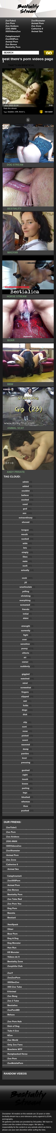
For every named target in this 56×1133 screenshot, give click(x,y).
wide (27, 543)
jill (27, 582)
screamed (27, 605)
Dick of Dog (11, 1026)
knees (27, 783)
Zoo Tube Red (13, 899)
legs (27, 792)
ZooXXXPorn (12, 39)
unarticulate (27, 587)
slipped (27, 696)
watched (27, 678)
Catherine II (37, 28)
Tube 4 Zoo (11, 1031)
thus (27, 806)
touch (27, 779)
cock (27, 578)
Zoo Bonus (11, 44)
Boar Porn (11, 933)
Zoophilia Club (13, 966)
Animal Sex (37, 31)
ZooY (8, 973)
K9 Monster (11, 952)
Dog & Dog (11, 938)
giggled (27, 674)
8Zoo (8, 1035)
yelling (27, 591)
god (27, 508)
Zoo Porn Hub (13, 1021)
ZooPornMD (12, 1010)
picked (27, 735)
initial (27, 614)
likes (27, 557)
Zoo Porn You (12, 903)
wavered (27, 744)
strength (27, 626)
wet (27, 701)
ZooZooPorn (12, 977)
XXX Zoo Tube (13, 987)
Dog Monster (12, 943)
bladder (11, 112)
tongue (27, 530)
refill (16, 112)
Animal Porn (37, 23)
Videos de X (12, 957)
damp (27, 749)
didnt (27, 618)
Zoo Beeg (10, 996)
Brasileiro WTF (13, 1049)
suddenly (27, 666)
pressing (27, 762)
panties (27, 753)
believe (27, 495)
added (27, 486)
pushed (27, 810)
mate (27, 561)
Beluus (9, 1014)
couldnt (27, 491)
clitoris (27, 653)
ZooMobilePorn (13, 1063)
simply (27, 552)
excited (27, 499)
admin (27, 482)
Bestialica (10, 1005)
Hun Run (10, 947)
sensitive (27, 644)
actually (27, 570)
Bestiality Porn (13, 47)
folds (27, 705)
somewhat (27, 687)
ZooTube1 (11, 20)
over (27, 639)
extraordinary (27, 517)
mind (27, 683)
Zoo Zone (36, 26)
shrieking (27, 596)
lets (27, 548)
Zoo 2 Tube (11, 1001)
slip (27, 722)
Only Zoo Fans (13, 1044)
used (27, 504)
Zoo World (11, 1040)
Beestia (9, 913)
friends (27, 609)
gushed (27, 770)
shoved (27, 522)
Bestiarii (10, 917)
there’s (22, 112)
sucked (27, 539)
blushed (27, 797)
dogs (27, 710)
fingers (27, 692)
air (27, 657)
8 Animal (10, 991)
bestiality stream (36, 12)
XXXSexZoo (11, 982)
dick (27, 714)
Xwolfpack (11, 924)
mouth (27, 534)
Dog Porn (10, 908)
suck (27, 565)
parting (27, 788)
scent (27, 740)
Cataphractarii (13, 36)
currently (27, 630)
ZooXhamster (38, 20)
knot (27, 758)
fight (27, 635)
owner (27, 662)
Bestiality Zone (13, 961)
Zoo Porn (10, 23)
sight (27, 774)
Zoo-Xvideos (12, 26)
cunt (27, 726)
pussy (27, 648)
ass (27, 513)
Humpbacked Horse (15, 1054)
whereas (27, 801)
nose (27, 731)
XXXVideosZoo (13, 31)
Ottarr (8, 929)
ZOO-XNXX (11, 28)
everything (27, 600)
